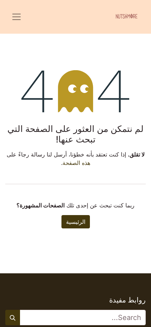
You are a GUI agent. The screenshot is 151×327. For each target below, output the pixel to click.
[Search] (12, 317)
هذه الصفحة (76, 162)
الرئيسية (75, 221)
